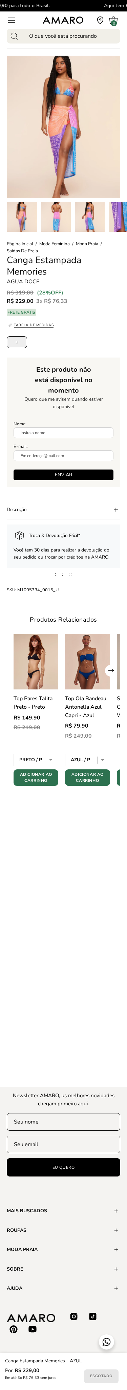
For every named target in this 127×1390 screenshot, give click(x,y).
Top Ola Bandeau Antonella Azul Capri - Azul (85, 707)
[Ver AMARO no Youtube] (32, 1329)
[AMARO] (63, 20)
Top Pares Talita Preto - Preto (33, 703)
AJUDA (14, 1288)
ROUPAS (16, 1230)
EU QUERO (63, 1167)
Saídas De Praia (22, 251)
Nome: (20, 424)
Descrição (17, 509)
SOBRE (15, 1269)
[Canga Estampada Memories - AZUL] (22, 217)
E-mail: (21, 447)
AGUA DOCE (23, 281)
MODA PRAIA (22, 1249)
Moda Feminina (54, 244)
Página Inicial (20, 244)
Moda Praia (87, 244)
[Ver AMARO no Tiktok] (93, 1316)
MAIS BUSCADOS (27, 1211)
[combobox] (63, 36)
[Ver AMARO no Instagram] (74, 1316)
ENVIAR (63, 475)
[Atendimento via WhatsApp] (106, 1342)
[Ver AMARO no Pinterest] (13, 1329)
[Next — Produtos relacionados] (111, 671)
